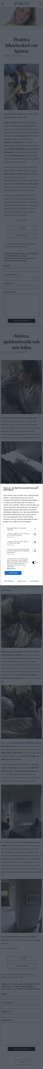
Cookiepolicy (34, 581)
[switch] (34, 534)
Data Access (21, 581)
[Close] (38, 488)
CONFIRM (13, 573)
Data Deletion (9, 581)
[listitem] (21, 528)
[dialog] (21, 534)
